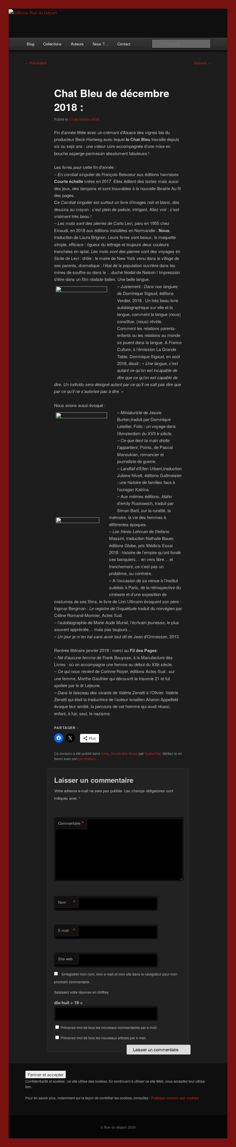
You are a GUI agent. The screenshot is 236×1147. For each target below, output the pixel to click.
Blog (30, 44)
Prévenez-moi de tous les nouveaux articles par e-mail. (103, 1037)
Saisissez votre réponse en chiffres (81, 992)
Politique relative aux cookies (175, 1097)
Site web (65, 958)
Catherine (153, 753)
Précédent (36, 62)
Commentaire (71, 823)
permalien (87, 758)
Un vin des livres (124, 753)
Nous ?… (100, 44)
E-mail (66, 930)
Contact (123, 44)
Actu (105, 753)
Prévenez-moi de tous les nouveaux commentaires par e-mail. (109, 1027)
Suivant (202, 62)
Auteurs (77, 44)
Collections (52, 44)
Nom (66, 902)
